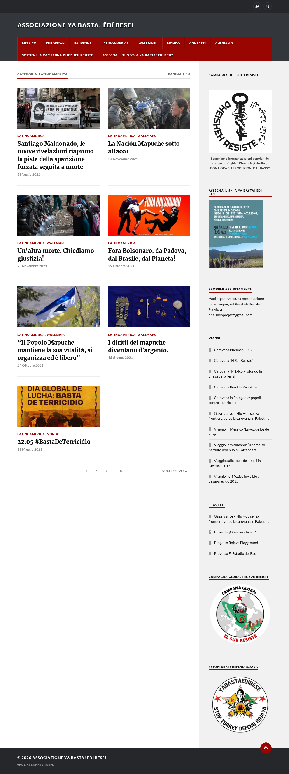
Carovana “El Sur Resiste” (233, 360)
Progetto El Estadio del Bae (235, 553)
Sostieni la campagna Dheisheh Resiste (57, 55)
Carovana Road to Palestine (235, 387)
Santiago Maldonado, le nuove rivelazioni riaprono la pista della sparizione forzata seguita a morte (55, 155)
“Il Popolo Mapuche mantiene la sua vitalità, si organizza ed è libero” (54, 350)
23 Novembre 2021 (32, 266)
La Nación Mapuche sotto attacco (144, 147)
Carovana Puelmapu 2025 (234, 350)
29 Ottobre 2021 (121, 266)
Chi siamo (224, 43)
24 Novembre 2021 (123, 159)
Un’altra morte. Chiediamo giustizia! (55, 254)
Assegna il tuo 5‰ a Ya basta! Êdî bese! (138, 55)
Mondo (173, 43)
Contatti (197, 43)
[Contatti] (257, 6)
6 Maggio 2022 (28, 174)
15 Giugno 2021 (120, 357)
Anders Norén (42, 765)
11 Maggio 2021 (29, 449)
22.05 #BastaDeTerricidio (54, 441)
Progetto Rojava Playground (236, 542)
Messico (29, 43)
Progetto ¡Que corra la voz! (235, 532)
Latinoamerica (115, 43)
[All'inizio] (266, 748)
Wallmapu (148, 43)
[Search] (267, 6)
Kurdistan (55, 43)
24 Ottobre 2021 (30, 365)
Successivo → (175, 471)
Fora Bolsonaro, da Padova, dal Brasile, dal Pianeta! (147, 254)
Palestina (83, 43)
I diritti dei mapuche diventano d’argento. (138, 346)
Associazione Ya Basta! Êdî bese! (75, 25)
